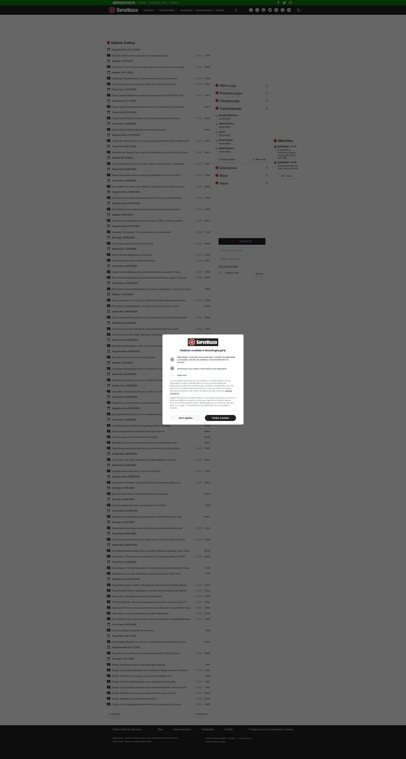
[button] (203, 375)
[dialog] (203, 379)
